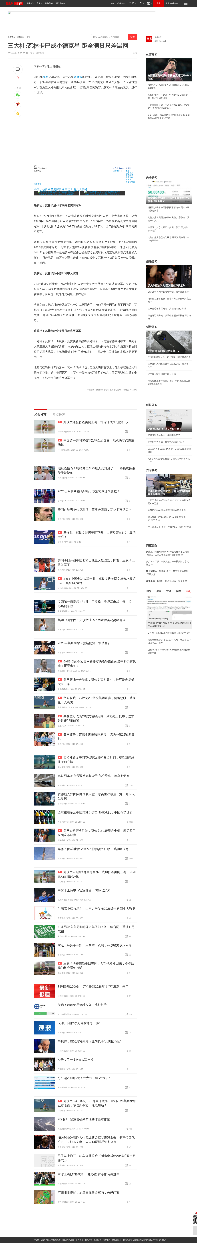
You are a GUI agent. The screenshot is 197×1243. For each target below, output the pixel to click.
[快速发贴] (18, 69)
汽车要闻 (151, 470)
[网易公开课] (121, 3)
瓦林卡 (78, 77)
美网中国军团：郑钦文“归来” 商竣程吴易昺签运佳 (91, 620)
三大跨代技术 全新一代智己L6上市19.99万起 (169, 527)
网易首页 (30, 3)
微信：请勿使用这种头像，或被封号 (82, 1005)
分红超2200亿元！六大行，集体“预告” (84, 1078)
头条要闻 (151, 177)
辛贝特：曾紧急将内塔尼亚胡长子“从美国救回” (89, 1041)
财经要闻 (151, 326)
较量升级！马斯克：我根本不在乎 (164, 435)
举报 (135, 53)
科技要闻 (151, 404)
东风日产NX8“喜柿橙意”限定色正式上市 (167, 510)
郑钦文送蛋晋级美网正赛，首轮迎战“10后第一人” (97, 422)
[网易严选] (132, 3)
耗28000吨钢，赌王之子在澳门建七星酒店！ (169, 357)
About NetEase (68, 1240)
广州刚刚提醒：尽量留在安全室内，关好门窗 (88, 1192)
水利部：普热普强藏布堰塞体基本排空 (84, 1119)
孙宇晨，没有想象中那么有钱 (162, 374)
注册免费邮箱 (171, 3)
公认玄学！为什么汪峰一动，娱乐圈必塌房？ (169, 291)
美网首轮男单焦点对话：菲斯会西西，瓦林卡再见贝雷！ (96, 509)
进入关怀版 (60, 3)
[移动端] (112, 3)
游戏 (178, 591)
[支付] (142, 3)
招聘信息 (97, 1240)
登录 (159, 3)
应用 (38, 3)
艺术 (168, 591)
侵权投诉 (162, 1240)
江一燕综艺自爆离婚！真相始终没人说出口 (168, 308)
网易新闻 (158, 37)
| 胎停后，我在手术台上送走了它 (166, 581)
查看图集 (116, 170)
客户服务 (107, 1240)
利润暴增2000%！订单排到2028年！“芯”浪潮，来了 (93, 986)
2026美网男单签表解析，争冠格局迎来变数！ (89, 491)
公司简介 (79, 1240)
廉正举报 (153, 1240)
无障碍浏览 (49, 3)
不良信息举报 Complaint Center (134, 1240)
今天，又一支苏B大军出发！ (77, 1059)
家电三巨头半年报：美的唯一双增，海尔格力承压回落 (95, 945)
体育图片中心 (118, 168)
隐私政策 (116, 1240)
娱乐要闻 (151, 261)
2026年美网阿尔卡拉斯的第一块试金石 (84, 643)
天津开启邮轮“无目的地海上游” (79, 1023)
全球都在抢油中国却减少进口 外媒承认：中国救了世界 (95, 812)
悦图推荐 (37, 183)
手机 (188, 591)
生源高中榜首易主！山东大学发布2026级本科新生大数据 (96, 908)
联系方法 (88, 1240)
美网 (46, 77)
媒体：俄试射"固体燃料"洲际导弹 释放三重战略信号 (93, 849)
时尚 (149, 591)
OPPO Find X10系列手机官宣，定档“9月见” (169, 633)
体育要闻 (151, 54)
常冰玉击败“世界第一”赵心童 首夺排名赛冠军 (88, 1174)
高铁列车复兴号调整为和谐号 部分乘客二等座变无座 (93, 776)
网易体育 (20, 37)
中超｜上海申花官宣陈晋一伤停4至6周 (84, 890)
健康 (158, 591)
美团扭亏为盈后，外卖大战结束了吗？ (166, 442)
